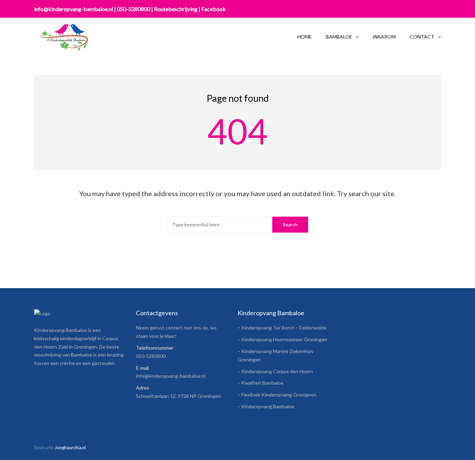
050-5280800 (133, 9)
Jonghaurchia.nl (70, 447)
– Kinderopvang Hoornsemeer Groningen (282, 339)
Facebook (213, 9)
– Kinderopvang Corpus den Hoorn (275, 371)
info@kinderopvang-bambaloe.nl (73, 9)
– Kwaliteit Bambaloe (260, 383)
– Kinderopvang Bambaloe (266, 406)
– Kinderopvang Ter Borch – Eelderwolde (282, 328)
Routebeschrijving (176, 9)
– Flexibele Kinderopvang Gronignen (277, 395)
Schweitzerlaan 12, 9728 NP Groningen (178, 396)
